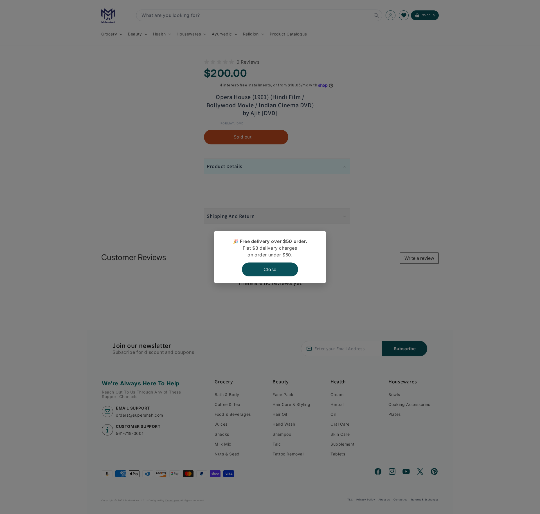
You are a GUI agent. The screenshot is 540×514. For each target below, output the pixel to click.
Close (270, 269)
